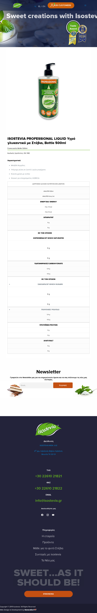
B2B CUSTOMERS (62, 5)
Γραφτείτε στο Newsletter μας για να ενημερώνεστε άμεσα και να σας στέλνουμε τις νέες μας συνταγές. (48, 378)
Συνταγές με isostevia (48, 554)
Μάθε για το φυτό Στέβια (48, 548)
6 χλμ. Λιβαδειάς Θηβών (44, 451)
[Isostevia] (18, 5)
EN (44, 6)
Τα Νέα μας (48, 560)
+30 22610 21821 (48, 476)
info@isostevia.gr (48, 500)
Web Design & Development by (17, 610)
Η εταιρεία (48, 536)
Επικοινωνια (48, 594)
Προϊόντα (48, 542)
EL (39, 6)
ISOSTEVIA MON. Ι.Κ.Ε (48, 445)
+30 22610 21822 (48, 488)
